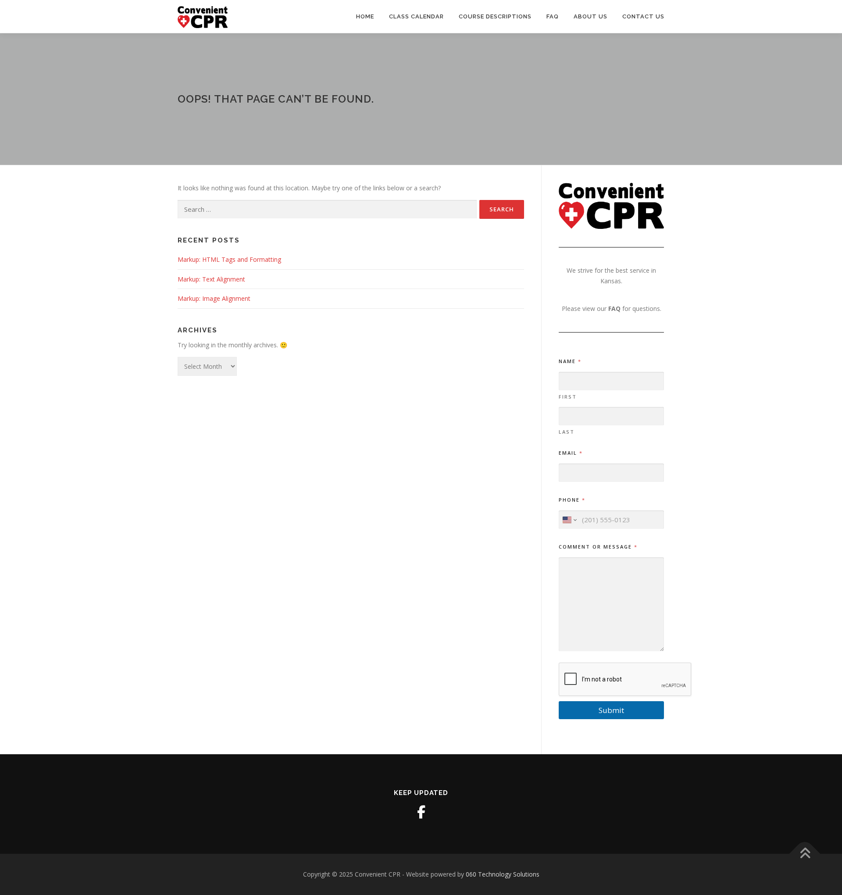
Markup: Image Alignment (214, 298)
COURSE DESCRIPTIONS (495, 16)
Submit (611, 710)
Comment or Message (598, 546)
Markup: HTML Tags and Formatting (229, 259)
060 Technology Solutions (502, 874)
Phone (572, 499)
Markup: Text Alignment (211, 279)
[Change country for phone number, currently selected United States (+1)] (569, 519)
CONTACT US (643, 16)
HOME (365, 16)
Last (566, 431)
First (568, 396)
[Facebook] (421, 812)
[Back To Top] (805, 853)
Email (570, 452)
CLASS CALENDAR (416, 16)
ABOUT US (590, 16)
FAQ (552, 16)
